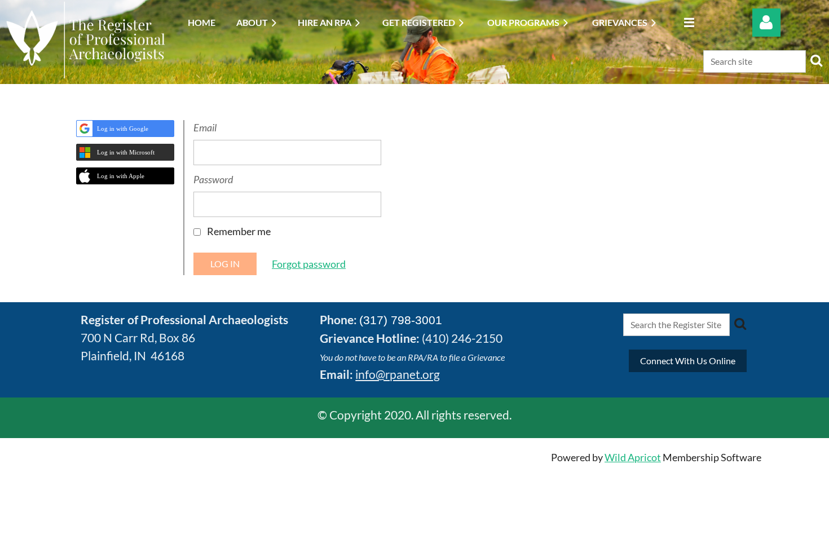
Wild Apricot (633, 457)
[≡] (686, 22)
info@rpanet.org (397, 374)
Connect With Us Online (687, 360)
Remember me (239, 231)
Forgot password (309, 264)
